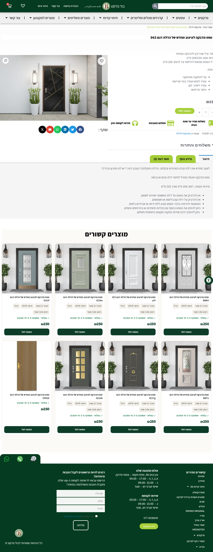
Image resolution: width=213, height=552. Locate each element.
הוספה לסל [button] (186, 331)
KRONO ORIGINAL (195, 511)
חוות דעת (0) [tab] (161, 159)
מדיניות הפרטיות (72, 516)
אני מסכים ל (79, 516)
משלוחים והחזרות (195, 145)
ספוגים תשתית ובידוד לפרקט (191, 497)
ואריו (202, 515)
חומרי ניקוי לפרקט (196, 541)
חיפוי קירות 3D (197, 486)
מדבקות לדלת (195, 27)
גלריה (202, 546)
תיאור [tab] (205, 159)
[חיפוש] (155, 6)
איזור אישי (43, 6)
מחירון (201, 480)
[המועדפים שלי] (23, 6)
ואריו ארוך (200, 520)
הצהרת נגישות (70, 6)
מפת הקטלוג (198, 492)
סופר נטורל (199, 525)
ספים (202, 501)
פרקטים (201, 535)
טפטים (201, 476)
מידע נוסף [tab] (185, 159)
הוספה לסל (184, 111)
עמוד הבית (207, 27)
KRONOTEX (198, 529)
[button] (6, 61)
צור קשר (55, 6)
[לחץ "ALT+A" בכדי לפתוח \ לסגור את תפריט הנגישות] (208, 280)
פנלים (202, 506)
